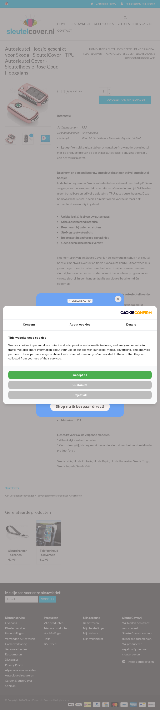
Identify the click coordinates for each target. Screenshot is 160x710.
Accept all (80, 375)
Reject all (80, 395)
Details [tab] (131, 324)
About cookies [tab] (80, 324)
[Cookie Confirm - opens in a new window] (136, 312)
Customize (80, 385)
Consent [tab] (29, 324)
